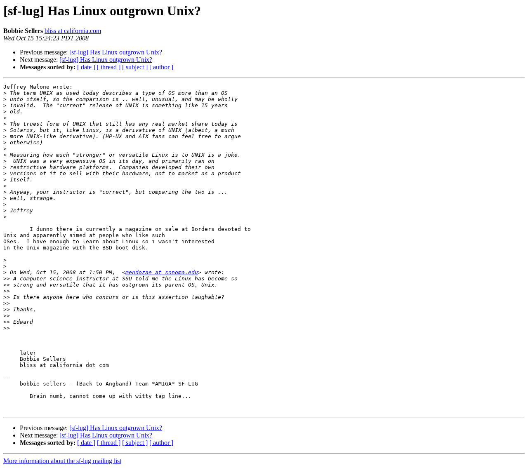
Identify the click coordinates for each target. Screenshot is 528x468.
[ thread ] (108, 67)
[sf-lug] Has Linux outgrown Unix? (115, 52)
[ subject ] (135, 67)
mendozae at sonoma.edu (161, 272)
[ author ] (161, 67)
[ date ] (86, 67)
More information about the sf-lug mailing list (62, 460)
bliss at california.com (73, 30)
